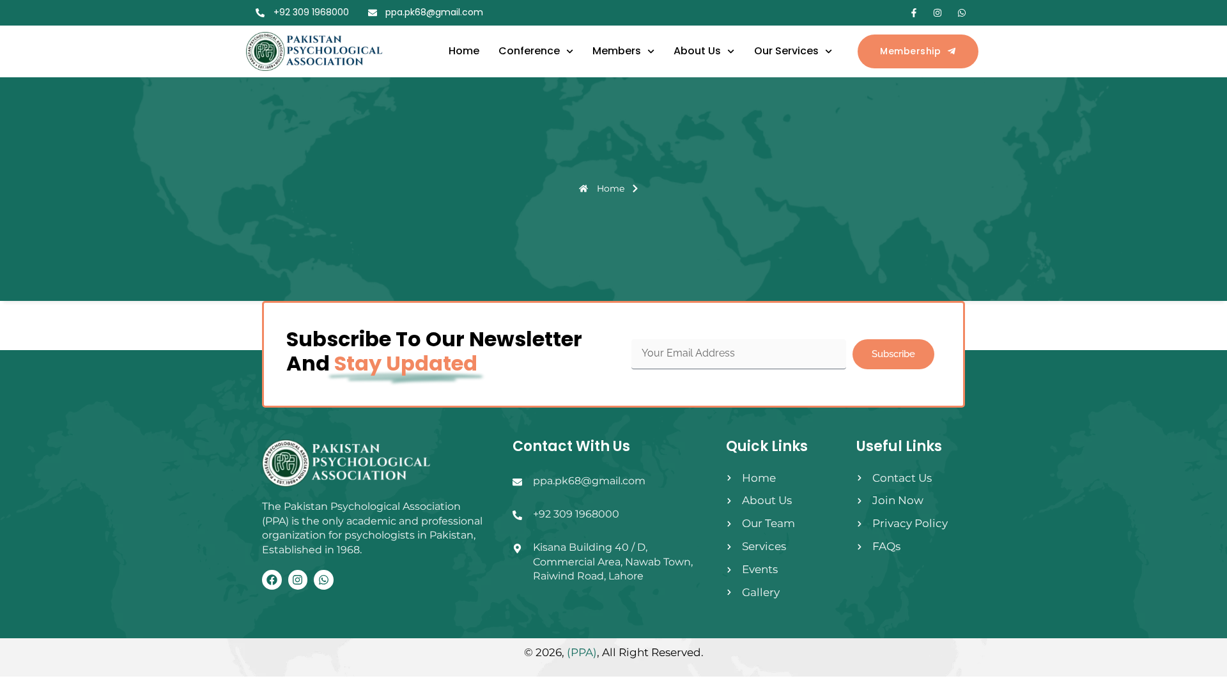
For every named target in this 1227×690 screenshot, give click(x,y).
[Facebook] (272, 580)
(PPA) (582, 652)
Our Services (786, 50)
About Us (697, 50)
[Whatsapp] (324, 580)
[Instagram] (298, 580)
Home (464, 50)
